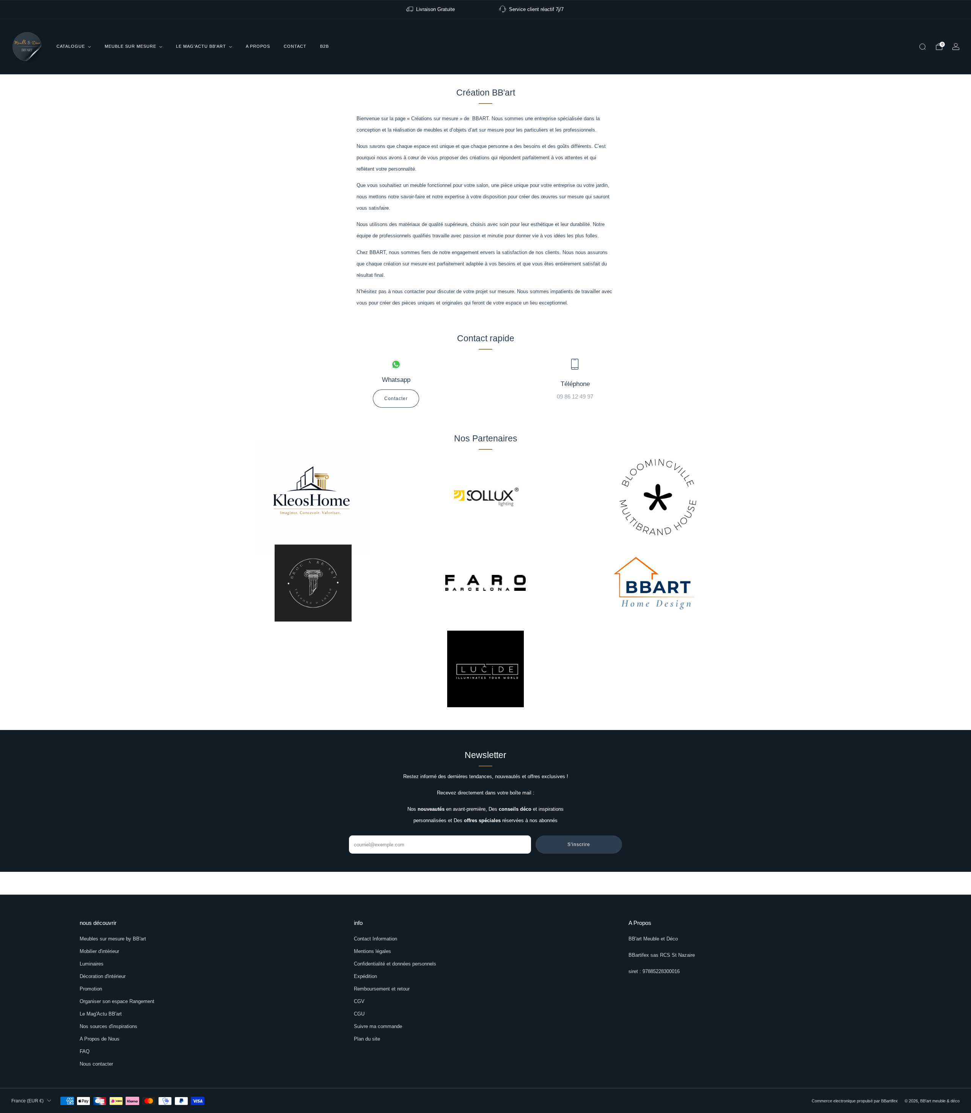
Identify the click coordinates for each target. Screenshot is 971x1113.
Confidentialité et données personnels (395, 964)
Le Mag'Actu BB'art (201, 46)
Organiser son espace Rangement (117, 1001)
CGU (359, 1014)
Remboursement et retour (382, 989)
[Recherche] (922, 46)
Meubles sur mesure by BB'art (113, 939)
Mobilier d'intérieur (99, 951)
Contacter (396, 398)
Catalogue (71, 46)
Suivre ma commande (378, 1026)
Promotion (91, 989)
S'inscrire (578, 844)
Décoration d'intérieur (103, 976)
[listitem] (431, 9)
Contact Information (375, 939)
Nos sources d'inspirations (108, 1026)
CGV (359, 1001)
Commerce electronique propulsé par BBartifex (855, 1101)
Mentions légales (372, 951)
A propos (258, 46)
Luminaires (92, 964)
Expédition (365, 976)
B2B (324, 46)
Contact (295, 46)
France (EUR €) (27, 1101)
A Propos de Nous (99, 1039)
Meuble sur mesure (130, 46)
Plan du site (367, 1039)
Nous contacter (96, 1064)
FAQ (85, 1051)
